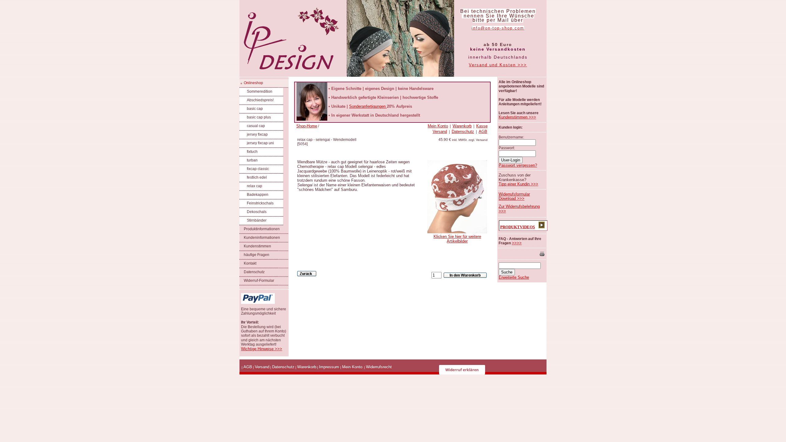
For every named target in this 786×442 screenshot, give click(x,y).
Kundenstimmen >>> (517, 117)
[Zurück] (306, 273)
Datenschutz (463, 131)
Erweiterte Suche (514, 277)
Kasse (482, 126)
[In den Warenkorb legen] (465, 275)
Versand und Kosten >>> (498, 65)
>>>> (517, 243)
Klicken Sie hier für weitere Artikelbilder (457, 238)
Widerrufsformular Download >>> (514, 196)
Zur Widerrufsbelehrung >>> (519, 208)
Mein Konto (438, 126)
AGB (483, 131)
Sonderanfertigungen (368, 106)
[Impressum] (339, 367)
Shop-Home (306, 126)
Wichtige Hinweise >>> (261, 349)
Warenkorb (462, 126)
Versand (440, 131)
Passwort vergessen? (518, 165)
